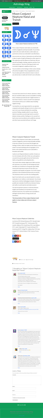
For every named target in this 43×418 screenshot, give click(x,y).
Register (8, 105)
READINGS (26, 7)
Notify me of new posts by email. (19, 397)
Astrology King (21, 3)
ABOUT (30, 7)
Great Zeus (4, 76)
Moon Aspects (22, 11)
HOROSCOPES (12, 7)
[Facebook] (13, 236)
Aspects (17, 11)
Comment (14, 374)
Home (13, 11)
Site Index (6, 106)
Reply (19, 286)
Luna (19, 329)
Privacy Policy (21, 404)
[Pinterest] (18, 236)
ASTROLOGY (19, 7)
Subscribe (5, 17)
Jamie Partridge (30, 259)
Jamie (3, 83)
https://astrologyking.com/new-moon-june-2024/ (29, 309)
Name (13, 386)
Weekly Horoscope (5, 67)
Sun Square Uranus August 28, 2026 (35, 0)
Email (13, 390)
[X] (15, 236)
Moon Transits (22, 263)
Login (4, 105)
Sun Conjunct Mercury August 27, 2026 (20, 0)
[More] (20, 236)
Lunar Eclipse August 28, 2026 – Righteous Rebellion (6, 73)
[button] (34, 7)
